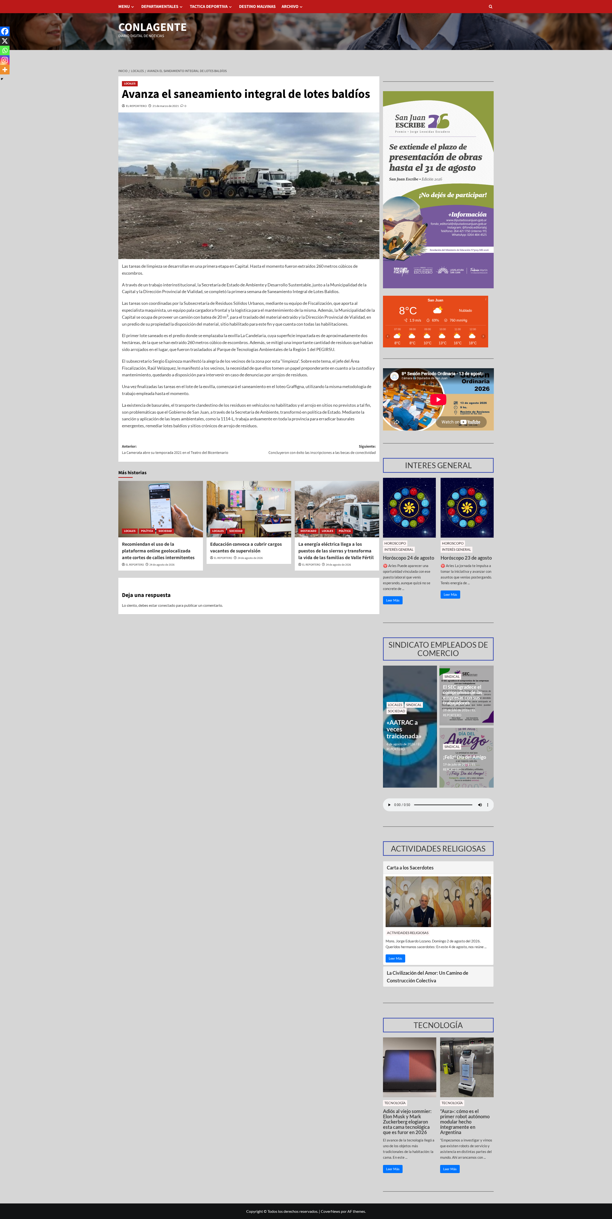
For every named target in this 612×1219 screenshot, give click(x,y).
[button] (491, 6)
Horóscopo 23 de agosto (466, 557)
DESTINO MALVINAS (257, 7)
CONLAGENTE (152, 27)
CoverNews (330, 1211)
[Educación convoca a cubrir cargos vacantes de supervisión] (249, 509)
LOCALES (130, 84)
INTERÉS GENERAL (398, 549)
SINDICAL (413, 705)
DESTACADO (308, 531)
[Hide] (2, 79)
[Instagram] (5, 60)
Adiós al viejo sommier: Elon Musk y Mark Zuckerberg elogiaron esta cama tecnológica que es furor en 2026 (407, 1121)
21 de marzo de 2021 (166, 106)
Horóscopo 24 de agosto (408, 557)
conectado (166, 605)
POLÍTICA (147, 531)
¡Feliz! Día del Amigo (464, 757)
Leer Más (392, 600)
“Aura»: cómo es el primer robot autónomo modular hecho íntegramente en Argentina (465, 1121)
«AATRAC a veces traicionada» (404, 729)
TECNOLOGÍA (395, 1103)
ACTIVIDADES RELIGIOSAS (407, 933)
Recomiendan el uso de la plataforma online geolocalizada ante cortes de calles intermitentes (158, 551)
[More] (5, 69)
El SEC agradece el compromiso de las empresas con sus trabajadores (462, 694)
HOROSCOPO (395, 543)
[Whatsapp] (5, 50)
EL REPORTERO (136, 106)
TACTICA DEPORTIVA (209, 7)
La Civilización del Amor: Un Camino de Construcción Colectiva (427, 976)
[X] (5, 41)
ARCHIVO (290, 7)
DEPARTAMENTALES (159, 7)
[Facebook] (5, 31)
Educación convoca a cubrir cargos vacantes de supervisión (246, 547)
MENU (124, 7)
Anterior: (175, 449)
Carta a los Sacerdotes (410, 867)
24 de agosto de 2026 (162, 565)
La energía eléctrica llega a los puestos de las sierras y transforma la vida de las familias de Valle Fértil (336, 551)
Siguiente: (322, 449)
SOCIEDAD (165, 531)
